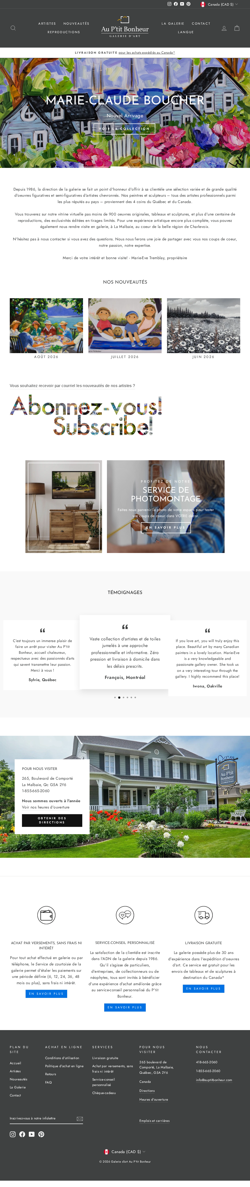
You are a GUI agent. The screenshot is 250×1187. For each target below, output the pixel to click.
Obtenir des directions (52, 820)
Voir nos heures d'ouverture (46, 807)
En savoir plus (46, 994)
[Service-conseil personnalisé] (125, 915)
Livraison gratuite (105, 1057)
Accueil (15, 1063)
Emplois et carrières (154, 1120)
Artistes (47, 23)
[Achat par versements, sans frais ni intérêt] (46, 915)
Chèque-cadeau (104, 1092)
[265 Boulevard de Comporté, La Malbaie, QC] (125, 797)
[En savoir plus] (166, 506)
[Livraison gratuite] (203, 915)
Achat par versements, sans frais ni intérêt (112, 1069)
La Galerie (173, 23)
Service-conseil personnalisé (103, 1082)
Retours (50, 1074)
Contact (201, 23)
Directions (147, 1090)
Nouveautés (76, 23)
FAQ (48, 1082)
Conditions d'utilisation (62, 1057)
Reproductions (64, 32)
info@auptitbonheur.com (214, 1079)
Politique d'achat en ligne (64, 1066)
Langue (186, 32)
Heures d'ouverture (153, 1099)
